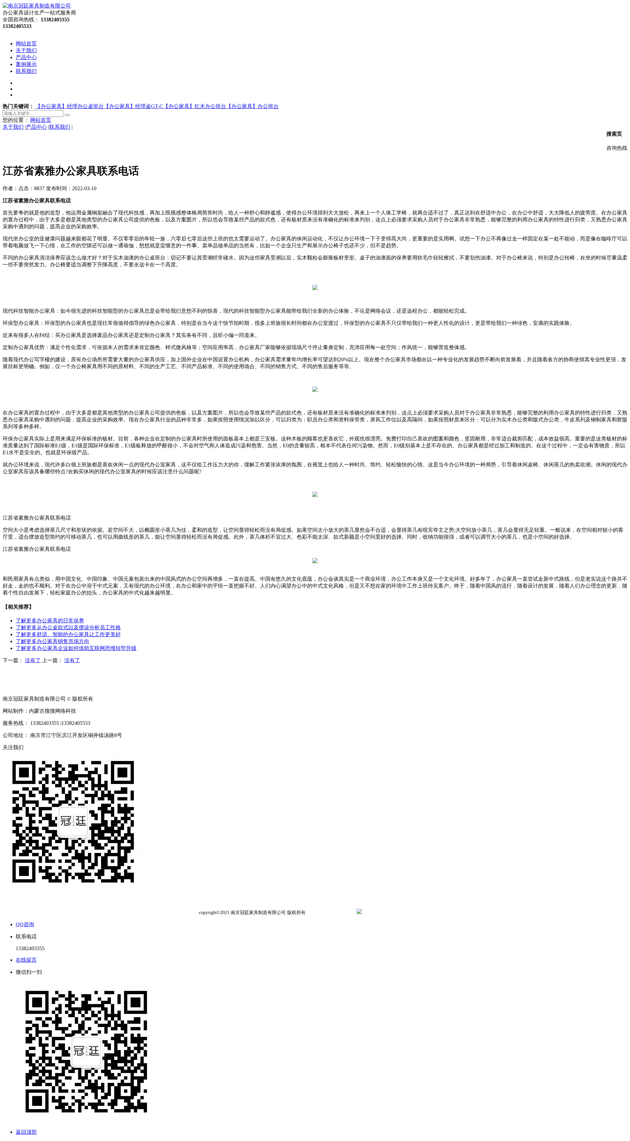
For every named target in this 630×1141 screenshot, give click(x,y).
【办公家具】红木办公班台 (194, 106)
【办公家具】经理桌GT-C (133, 106)
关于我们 (13, 127)
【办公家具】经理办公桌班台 (69, 106)
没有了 (33, 660)
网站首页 (40, 120)
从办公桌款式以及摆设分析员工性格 (68, 627)
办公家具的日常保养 (50, 620)
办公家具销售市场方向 (52, 641)
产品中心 (36, 127)
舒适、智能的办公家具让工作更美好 (68, 634)
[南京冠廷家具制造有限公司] (37, 6)
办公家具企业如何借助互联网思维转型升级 (76, 648)
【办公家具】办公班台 (252, 106)
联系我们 (59, 127)
